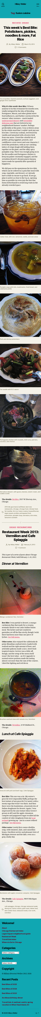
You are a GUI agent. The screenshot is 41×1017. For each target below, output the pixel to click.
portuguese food (25, 513)
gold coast (25, 908)
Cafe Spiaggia (17, 899)
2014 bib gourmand (11, 507)
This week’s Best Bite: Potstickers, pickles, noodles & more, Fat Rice (20, 33)
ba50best (21, 507)
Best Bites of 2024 (9, 989)
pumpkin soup (17, 515)
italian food (34, 908)
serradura (26, 515)
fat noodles (8, 511)
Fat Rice (15, 499)
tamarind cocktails (11, 517)
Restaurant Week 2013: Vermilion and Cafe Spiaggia (20, 536)
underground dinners (11, 121)
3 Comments (21, 47)
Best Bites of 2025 (9, 984)
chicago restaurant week (29, 906)
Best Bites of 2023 (9, 993)
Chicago (25, 23)
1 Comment (22, 548)
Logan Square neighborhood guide (16, 934)
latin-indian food (10, 910)
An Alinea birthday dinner (12, 998)
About (4, 928)
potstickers (8, 515)
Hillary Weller (20, 4)
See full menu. (14, 637)
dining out (8, 908)
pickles (16, 513)
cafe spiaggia (9, 906)
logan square (9, 513)
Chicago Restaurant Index (12, 931)
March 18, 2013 (29, 44)
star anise (33, 515)
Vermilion (16, 725)
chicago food (23, 509)
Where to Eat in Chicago (12, 942)
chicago (16, 509)
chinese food (33, 509)
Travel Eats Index (9, 939)
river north (31, 910)
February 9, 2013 (29, 545)
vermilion (8, 913)
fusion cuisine (23, 511)
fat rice (15, 511)
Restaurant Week (24, 527)
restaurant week (21, 910)
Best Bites (16, 23)
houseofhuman (34, 511)
